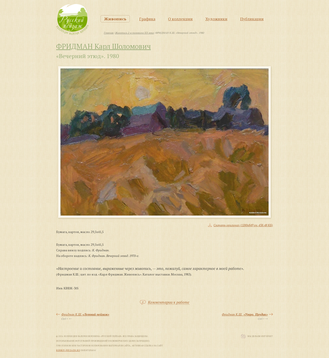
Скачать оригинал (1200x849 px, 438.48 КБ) (243, 225)
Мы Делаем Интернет (260, 336)
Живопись (115, 18)
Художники (216, 18)
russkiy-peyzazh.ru (68, 350)
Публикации (252, 18)
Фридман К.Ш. (85, 314)
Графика (147, 18)
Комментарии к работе (168, 302)
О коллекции (180, 18)
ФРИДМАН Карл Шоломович (103, 46)
